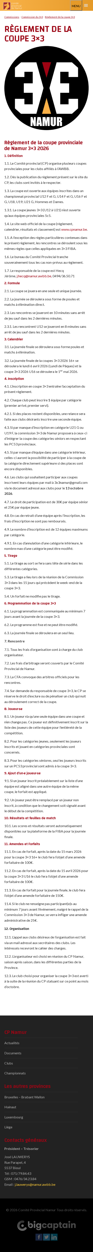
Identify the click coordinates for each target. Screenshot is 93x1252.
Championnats (15, 1073)
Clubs (8, 1063)
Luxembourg (13, 1117)
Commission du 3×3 (32, 17)
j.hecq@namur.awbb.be (34, 276)
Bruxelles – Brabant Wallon (24, 1097)
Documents (12, 1053)
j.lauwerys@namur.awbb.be (35, 1184)
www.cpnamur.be (74, 229)
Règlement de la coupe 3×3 (60, 17)
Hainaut (10, 1107)
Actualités (11, 1043)
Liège (8, 1127)
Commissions (11, 17)
